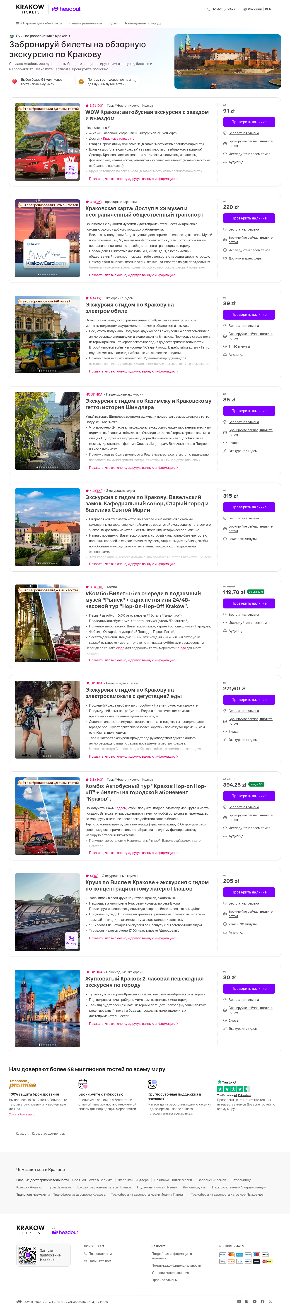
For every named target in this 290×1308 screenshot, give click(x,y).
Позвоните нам (100, 1253)
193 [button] (99, 105)
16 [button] (98, 298)
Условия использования (170, 1272)
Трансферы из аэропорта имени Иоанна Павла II (148, 1194)
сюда (120, 647)
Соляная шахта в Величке (92, 1180)
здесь (121, 807)
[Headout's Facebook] (262, 1301)
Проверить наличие (249, 121)
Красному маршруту (119, 138)
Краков (21, 1133)
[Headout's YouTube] (254, 1301)
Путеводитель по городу (142, 23)
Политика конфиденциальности (176, 1265)
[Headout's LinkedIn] (239, 1301)
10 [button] (95, 875)
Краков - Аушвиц (29, 1187)
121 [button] (99, 490)
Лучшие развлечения (85, 23)
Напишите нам (100, 1261)
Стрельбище (241, 1180)
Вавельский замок (212, 1180)
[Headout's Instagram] (247, 1301)
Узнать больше (20, 1114)
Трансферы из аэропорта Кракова (79, 1194)
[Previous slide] (21, 142)
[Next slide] (74, 142)
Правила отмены (165, 1279)
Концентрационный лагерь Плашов (104, 1187)
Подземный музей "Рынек (157, 1187)
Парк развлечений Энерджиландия (239, 1187)
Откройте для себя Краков (41, 23)
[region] (47, 142)
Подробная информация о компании (172, 1255)
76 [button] (98, 201)
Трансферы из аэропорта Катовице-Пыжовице (227, 1194)
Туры (113, 23)
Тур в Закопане (59, 1187)
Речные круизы (194, 1187)
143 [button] (99, 779)
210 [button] (99, 586)
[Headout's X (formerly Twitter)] (270, 1301)
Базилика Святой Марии (173, 1180)
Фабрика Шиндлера (133, 1180)
